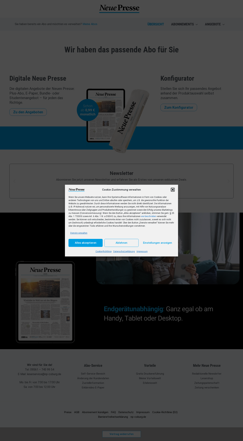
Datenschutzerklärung (124, 251)
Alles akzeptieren (85, 242)
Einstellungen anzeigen (157, 242)
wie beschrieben (148, 216)
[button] (173, 189)
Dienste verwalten (78, 233)
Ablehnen (121, 242)
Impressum (142, 251)
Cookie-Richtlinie (104, 251)
